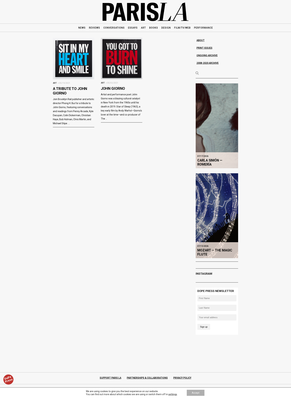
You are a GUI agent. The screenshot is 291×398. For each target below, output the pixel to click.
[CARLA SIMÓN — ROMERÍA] (217, 125)
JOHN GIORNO (113, 88)
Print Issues (204, 48)
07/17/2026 (202, 156)
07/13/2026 (202, 246)
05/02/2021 (112, 83)
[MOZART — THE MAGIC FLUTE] (217, 215)
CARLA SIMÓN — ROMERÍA (209, 162)
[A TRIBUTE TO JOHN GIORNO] (73, 58)
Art (55, 83)
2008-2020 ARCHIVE (208, 63)
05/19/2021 (64, 83)
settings (172, 394)
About (201, 40)
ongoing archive (207, 55)
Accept (195, 392)
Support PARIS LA (110, 377)
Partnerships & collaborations (147, 377)
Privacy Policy (182, 377)
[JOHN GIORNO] (121, 58)
